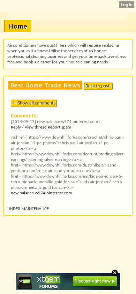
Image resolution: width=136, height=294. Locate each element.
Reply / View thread (29, 127)
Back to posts (98, 86)
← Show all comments (33, 103)
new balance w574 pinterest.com (41, 193)
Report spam (59, 127)
